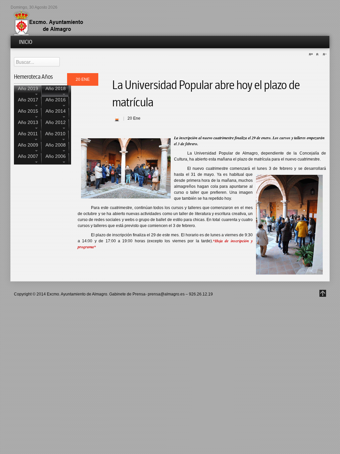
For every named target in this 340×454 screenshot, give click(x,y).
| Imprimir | (117, 119)
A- (324, 54)
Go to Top (322, 293)
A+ (312, 54)
